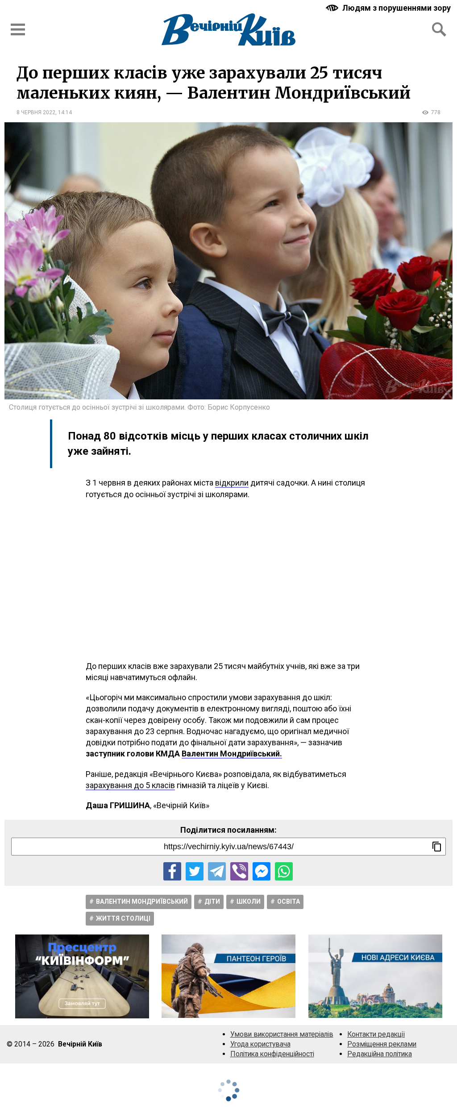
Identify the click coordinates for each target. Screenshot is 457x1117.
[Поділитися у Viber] (239, 871)
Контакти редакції (376, 1034)
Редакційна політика (379, 1054)
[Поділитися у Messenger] (261, 871)
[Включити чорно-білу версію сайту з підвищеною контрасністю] (389, 8)
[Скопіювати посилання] (437, 846)
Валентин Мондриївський (142, 901)
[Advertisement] (228, 580)
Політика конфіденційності (272, 1054)
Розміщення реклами (381, 1044)
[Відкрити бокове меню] (18, 29)
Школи (249, 901)
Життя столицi (123, 918)
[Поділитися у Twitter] (195, 871)
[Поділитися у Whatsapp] (284, 871)
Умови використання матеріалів (281, 1034)
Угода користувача (260, 1044)
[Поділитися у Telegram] (217, 871)
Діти (212, 901)
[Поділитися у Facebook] (172, 871)
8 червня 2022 (36, 112)
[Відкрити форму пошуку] (439, 29)
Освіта (288, 901)
